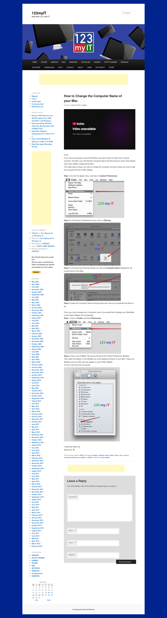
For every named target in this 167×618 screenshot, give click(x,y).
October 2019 (37, 375)
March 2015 (36, 484)
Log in (34, 98)
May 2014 (35, 507)
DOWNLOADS (49, 67)
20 (49, 592)
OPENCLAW (85, 62)
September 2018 (38, 398)
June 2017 (35, 424)
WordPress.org (37, 106)
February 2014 (37, 515)
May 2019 (35, 388)
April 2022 (35, 302)
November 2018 (37, 393)
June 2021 (35, 323)
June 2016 (35, 450)
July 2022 (35, 297)
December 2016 (37, 434)
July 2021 (35, 320)
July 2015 (35, 473)
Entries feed (36, 101)
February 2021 (37, 333)
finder (112, 455)
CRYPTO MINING (110, 62)
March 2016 (36, 455)
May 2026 (35, 282)
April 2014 (35, 510)
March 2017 (36, 432)
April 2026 (35, 284)
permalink (106, 457)
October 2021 (37, 313)
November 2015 (37, 463)
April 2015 (35, 481)
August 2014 (36, 499)
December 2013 (37, 520)
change (94, 455)
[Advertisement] (83, 79)
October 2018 (37, 396)
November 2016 (37, 437)
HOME (34, 62)
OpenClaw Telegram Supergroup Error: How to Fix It (43, 133)
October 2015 (37, 466)
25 (42, 595)
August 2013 (36, 530)
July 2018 (35, 403)
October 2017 (37, 421)
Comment (73, 497)
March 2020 (36, 362)
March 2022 (36, 305)
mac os (126, 455)
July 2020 (35, 351)
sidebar (83, 457)
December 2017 (37, 419)
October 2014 (37, 494)
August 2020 (36, 349)
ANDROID (54, 62)
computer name (103, 455)
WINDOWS (73, 62)
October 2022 (37, 292)
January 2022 (37, 307)
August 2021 (36, 318)
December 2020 (37, 338)
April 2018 (35, 409)
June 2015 (35, 476)
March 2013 (36, 543)
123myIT (39, 12)
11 (42, 590)
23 (36, 595)
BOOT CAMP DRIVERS (46, 246)
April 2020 (35, 359)
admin (85, 105)
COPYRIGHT (100, 67)
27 (49, 595)
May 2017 (35, 427)
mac (121, 455)
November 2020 (37, 341)
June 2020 (35, 354)
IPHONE (44, 62)
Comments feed (38, 104)
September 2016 (38, 442)
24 (39, 595)
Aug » (49, 600)
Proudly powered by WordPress (83, 609)
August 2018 (36, 401)
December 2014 (37, 489)
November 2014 (37, 492)
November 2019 (37, 372)
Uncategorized (37, 573)
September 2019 (38, 377)
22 (33, 595)
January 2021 (37, 336)
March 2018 (36, 411)
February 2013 (37, 546)
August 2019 (36, 380)
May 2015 (35, 479)
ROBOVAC (124, 62)
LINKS (89, 67)
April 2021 (35, 328)
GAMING (97, 62)
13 (49, 590)
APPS (60, 67)
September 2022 (38, 294)
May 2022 (35, 300)
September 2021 (38, 315)
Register (35, 96)
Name (72, 530)
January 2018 (37, 416)
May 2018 (35, 406)
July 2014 (35, 502)
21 (52, 592)
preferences (75, 457)
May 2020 (35, 357)
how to (116, 455)
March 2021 (36, 331)
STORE (111, 67)
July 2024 (35, 287)
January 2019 (37, 390)
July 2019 (35, 383)
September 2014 (38, 497)
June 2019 (35, 385)
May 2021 (35, 326)
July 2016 (35, 447)
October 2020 (37, 344)
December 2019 (37, 370)
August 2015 (36, 471)
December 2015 (37, 460)
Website (71, 554)
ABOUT (80, 67)
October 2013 (37, 525)
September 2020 (38, 346)
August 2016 (36, 445)
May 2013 (35, 538)
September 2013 (38, 528)
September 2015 (38, 468)
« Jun (36, 600)
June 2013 (35, 536)
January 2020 (37, 367)
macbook (67, 457)
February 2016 (37, 458)
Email (72, 543)
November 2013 (37, 523)
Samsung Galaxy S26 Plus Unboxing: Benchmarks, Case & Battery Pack (43, 126)
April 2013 (35, 541)
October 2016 (37, 440)
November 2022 (37, 289)
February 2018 (37, 414)
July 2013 (35, 533)
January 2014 (37, 517)
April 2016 (35, 453)
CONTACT (70, 67)
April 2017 (35, 429)
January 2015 (37, 486)
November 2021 (37, 310)
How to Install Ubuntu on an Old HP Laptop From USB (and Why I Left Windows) (42, 118)
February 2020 (37, 365)
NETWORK (36, 67)
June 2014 (35, 504)
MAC (64, 62)
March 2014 (36, 512)
